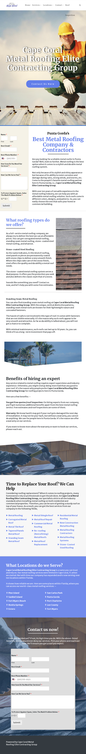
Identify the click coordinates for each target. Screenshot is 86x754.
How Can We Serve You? (11, 175)
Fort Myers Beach (17, 601)
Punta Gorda (53, 597)
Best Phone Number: (10, 155)
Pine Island (13, 593)
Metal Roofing (15, 515)
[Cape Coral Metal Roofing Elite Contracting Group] (12, 5)
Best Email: (6, 146)
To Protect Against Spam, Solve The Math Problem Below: (13, 194)
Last (11, 142)
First (2, 142)
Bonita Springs (15, 605)
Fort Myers (52, 609)
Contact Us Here (43, 84)
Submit (6, 205)
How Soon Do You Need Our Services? (11, 165)
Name (4, 135)
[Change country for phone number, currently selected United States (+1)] (3, 158)
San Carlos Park (54, 593)
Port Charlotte (54, 601)
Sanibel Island (15, 597)
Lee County (52, 605)
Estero (11, 609)
